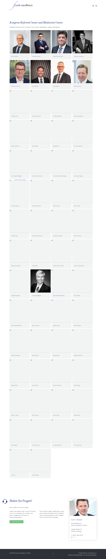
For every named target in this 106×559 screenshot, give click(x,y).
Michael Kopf (35, 355)
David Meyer (35, 146)
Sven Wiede (14, 445)
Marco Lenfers (35, 325)
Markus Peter (56, 325)
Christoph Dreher (57, 116)
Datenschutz (83, 553)
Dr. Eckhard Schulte (37, 176)
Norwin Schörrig (57, 385)
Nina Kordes (35, 385)
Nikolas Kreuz (14, 385)
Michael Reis (56, 355)
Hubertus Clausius (57, 235)
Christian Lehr (14, 116)
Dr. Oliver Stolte (15, 205)
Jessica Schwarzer (16, 265)
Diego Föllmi (56, 146)
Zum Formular (16, 521)
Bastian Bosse (77, 86)
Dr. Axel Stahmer (78, 146)
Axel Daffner (35, 86)
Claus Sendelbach (78, 116)
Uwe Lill (13, 475)
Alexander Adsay (36, 56)
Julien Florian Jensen (58, 265)
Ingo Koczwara (77, 235)
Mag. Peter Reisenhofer (59, 295)
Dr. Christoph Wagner (16, 176)
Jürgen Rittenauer (15, 295)
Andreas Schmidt (15, 86)
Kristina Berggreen (36, 295)
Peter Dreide (77, 385)
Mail (74, 537)
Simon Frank (56, 415)
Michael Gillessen (15, 355)
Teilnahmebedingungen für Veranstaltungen (82, 555)
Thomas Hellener (57, 445)
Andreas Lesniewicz (79, 56)
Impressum (92, 553)
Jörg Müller (35, 265)
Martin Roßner (77, 325)
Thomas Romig (77, 445)
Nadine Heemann (78, 355)
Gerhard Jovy (14, 235)
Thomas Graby (35, 445)
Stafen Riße (77, 415)
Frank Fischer (56, 205)
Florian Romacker (36, 205)
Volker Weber (35, 475)
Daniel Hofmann (15, 146)
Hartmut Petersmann (37, 235)
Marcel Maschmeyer (16, 325)
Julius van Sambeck (79, 265)
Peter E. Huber (14, 415)
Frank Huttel (77, 205)
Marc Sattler (77, 295)
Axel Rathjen (56, 86)
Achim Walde (14, 56)
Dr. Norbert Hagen (78, 176)
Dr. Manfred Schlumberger (59, 176)
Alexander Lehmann (58, 56)
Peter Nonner (35, 415)
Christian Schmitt (36, 116)
